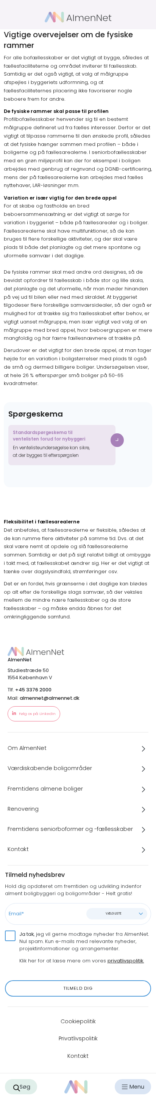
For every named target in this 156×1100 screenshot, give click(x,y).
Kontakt (78, 1056)
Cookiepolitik (78, 1021)
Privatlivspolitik (78, 1038)
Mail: (44, 698)
